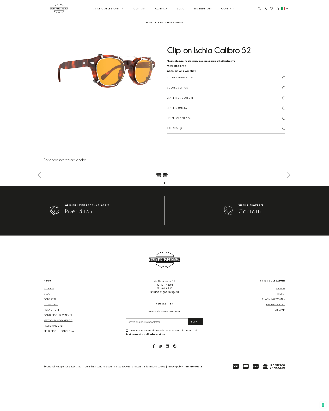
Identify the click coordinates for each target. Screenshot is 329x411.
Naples (280, 288)
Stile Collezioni (106, 8)
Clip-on (139, 8)
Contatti (228, 8)
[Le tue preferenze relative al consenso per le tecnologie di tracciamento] (323, 405)
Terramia (279, 309)
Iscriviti (195, 321)
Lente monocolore (180, 97)
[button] (164, 183)
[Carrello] (277, 8)
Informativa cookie (154, 366)
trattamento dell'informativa (145, 334)
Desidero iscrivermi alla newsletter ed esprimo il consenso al (161, 332)
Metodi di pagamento (58, 320)
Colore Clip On (177, 87)
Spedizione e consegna (59, 331)
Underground (275, 304)
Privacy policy (175, 366)
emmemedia (193, 366)
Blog (181, 8)
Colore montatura (180, 77)
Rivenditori (203, 8)
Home (149, 22)
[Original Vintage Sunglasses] (59, 8)
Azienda (161, 8)
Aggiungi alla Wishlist (181, 71)
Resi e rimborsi (53, 325)
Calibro (173, 128)
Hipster (280, 293)
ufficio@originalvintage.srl (164, 291)
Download (51, 304)
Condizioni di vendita (58, 315)
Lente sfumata (177, 108)
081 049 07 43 (164, 288)
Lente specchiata (179, 118)
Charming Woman (273, 299)
